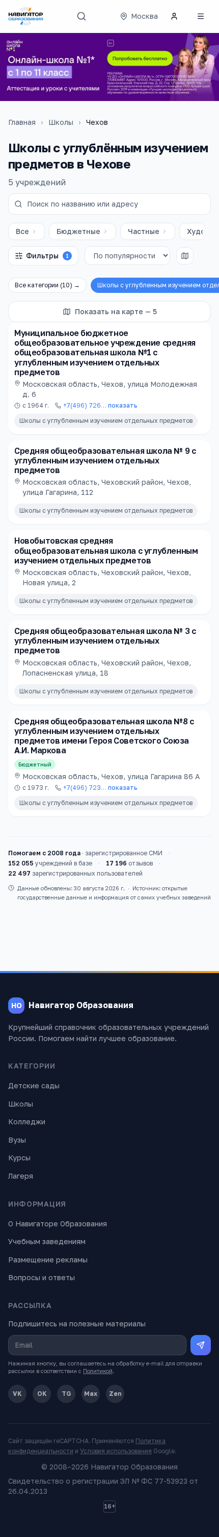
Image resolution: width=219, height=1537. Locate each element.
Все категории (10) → (47, 285)
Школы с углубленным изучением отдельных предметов (106, 420)
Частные (143, 231)
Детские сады (34, 1085)
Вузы (17, 1139)
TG (66, 1393)
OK (42, 1393)
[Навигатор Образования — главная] (25, 16)
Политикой (98, 1370)
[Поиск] (81, 16)
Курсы (19, 1157)
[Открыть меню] (200, 16)
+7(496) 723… (100, 787)
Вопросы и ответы (41, 1277)
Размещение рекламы (48, 1259)
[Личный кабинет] (174, 16)
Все (22, 231)
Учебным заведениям (47, 1241)
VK (17, 1393)
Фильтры (47, 255)
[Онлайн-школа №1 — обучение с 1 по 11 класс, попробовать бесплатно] (109, 67)
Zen (115, 1393)
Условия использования (116, 1451)
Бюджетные (78, 231)
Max (90, 1393)
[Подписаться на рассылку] (200, 1345)
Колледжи (26, 1121)
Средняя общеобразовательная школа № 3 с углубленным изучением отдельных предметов (105, 640)
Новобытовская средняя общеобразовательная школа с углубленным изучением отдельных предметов (106, 550)
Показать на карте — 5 (116, 311)
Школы (60, 122)
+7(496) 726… (100, 405)
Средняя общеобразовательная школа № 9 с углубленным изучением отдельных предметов (105, 460)
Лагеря (20, 1176)
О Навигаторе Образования (57, 1223)
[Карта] (185, 256)
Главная (22, 122)
